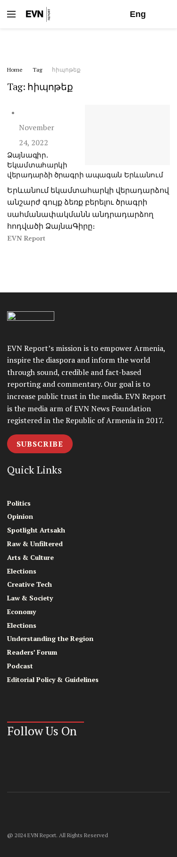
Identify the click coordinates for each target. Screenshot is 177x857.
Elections (21, 570)
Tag (37, 69)
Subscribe (40, 444)
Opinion (20, 516)
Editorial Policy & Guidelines (53, 679)
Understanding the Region (50, 638)
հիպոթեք (66, 69)
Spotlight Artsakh (36, 529)
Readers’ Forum (32, 652)
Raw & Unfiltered (35, 543)
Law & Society (30, 597)
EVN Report (26, 238)
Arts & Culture (30, 557)
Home (15, 69)
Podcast (20, 665)
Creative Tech (29, 584)
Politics (19, 503)
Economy (21, 611)
